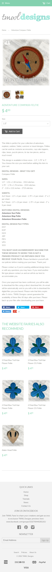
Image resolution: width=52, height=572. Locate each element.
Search (16, 552)
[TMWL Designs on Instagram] (33, 528)
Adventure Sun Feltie (11, 213)
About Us (33, 552)
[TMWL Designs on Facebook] (19, 528)
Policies (24, 552)
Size (3, 119)
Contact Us (26, 506)
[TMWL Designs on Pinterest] (26, 528)
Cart (48, 3)
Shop (26, 495)
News (26, 502)
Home (4, 30)
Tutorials (26, 499)
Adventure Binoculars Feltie (14, 219)
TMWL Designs (28, 556)
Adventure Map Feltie (11, 216)
